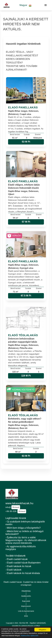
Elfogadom (42, 629)
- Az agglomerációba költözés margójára (20, 547)
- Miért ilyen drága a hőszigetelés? (23, 528)
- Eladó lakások (13, 569)
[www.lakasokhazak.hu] (6, 5)
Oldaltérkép (26, 591)
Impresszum (26, 606)
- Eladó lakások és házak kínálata (22, 573)
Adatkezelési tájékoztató (29, 635)
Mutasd (15, 507)
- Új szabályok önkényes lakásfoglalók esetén (25, 523)
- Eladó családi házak (16, 559)
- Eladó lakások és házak (18, 566)
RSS (26, 616)
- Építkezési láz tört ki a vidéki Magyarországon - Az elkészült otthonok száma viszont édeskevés (25, 540)
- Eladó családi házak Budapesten (23, 562)
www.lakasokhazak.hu (19, 503)
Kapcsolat (26, 601)
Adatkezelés (26, 596)
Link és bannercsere (26, 611)
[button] (25, 5)
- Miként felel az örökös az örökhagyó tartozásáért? (24, 532)
